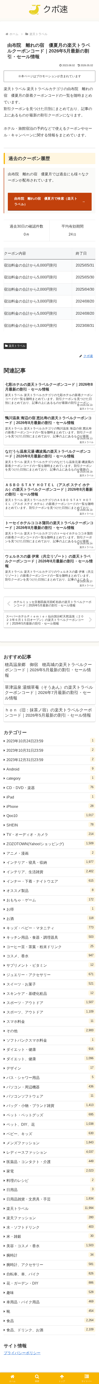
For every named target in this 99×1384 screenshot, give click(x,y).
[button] (89, 871)
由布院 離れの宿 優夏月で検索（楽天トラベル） (45, 201)
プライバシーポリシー (22, 1353)
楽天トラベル (17, 345)
